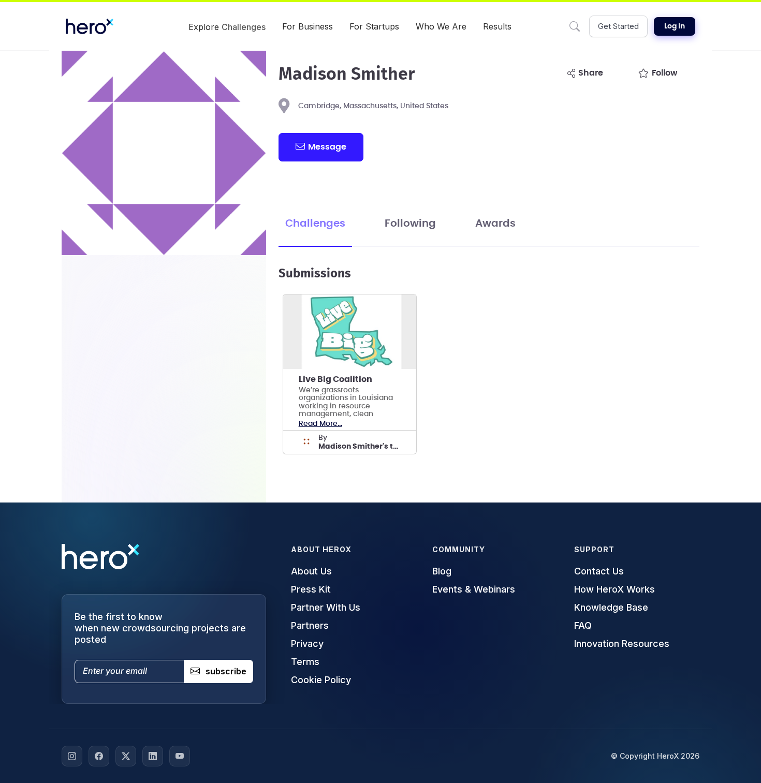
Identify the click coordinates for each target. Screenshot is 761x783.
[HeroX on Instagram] (72, 756)
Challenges (315, 223)
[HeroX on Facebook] (99, 756)
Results (497, 26)
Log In (674, 26)
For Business (307, 26)
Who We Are (441, 26)
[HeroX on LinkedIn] (152, 756)
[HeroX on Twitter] (125, 756)
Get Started (618, 26)
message (327, 147)
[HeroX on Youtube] (179, 756)
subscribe (226, 671)
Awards (495, 223)
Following (410, 223)
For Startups (374, 26)
